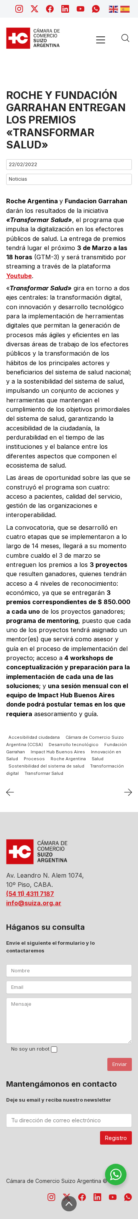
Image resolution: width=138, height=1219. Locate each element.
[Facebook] (50, 9)
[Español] (126, 8)
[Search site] (125, 38)
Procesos (34, 759)
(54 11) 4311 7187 (30, 894)
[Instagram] (19, 9)
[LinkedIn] (65, 9)
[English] (114, 8)
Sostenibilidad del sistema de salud (46, 766)
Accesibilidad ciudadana (34, 737)
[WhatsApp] (96, 9)
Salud (98, 759)
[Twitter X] (34, 9)
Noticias (18, 179)
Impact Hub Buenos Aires (58, 751)
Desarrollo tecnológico (74, 744)
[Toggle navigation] (100, 40)
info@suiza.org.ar (33, 903)
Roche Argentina (68, 759)
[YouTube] (80, 9)
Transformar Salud (44, 773)
